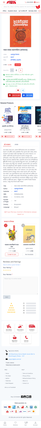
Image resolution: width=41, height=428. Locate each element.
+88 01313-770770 (13, 351)
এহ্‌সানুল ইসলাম (15, 54)
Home (7, 373)
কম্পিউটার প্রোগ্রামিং (16, 60)
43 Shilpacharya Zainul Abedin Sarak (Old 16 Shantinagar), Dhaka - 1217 (22, 355)
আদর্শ (12, 57)
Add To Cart (12, 254)
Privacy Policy (26, 376)
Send (6, 297)
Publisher (8, 381)
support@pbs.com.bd (14, 359)
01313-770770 (30, 2)
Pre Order (8, 376)
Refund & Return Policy (28, 378)
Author (7, 378)
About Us (25, 381)
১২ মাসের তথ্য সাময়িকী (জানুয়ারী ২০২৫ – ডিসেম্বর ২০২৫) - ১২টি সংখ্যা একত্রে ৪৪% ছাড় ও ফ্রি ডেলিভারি (21, 80)
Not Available (29, 254)
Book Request (9, 383)
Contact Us (25, 383)
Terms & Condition (27, 373)
